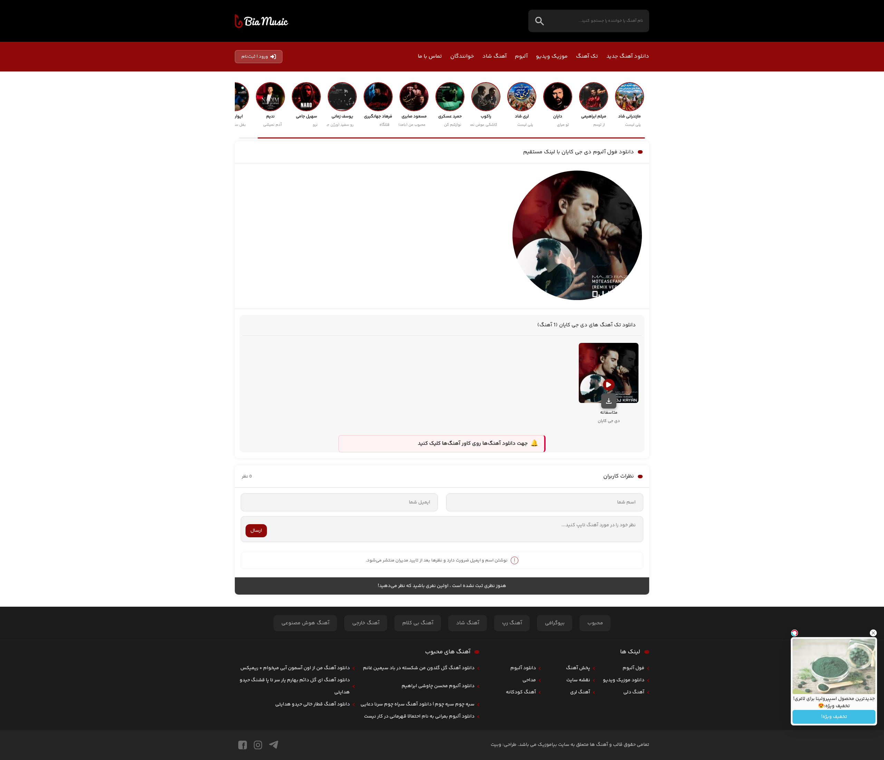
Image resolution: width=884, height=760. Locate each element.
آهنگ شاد (494, 56)
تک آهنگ (587, 56)
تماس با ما (430, 56)
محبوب (595, 623)
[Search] (539, 21)
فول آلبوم (633, 668)
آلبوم (521, 56)
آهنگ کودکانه (521, 692)
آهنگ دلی (633, 692)
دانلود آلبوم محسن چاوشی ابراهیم (438, 686)
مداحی (529, 680)
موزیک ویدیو (552, 56)
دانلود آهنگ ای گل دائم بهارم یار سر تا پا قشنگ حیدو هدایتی (295, 686)
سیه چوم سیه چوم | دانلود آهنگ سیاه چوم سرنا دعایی (417, 704)
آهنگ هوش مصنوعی (305, 623)
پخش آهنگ (578, 668)
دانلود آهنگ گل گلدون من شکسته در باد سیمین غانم (418, 668)
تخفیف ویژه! (834, 717)
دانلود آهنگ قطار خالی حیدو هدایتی (312, 704)
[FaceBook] (242, 745)
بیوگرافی (555, 623)
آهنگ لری (580, 692)
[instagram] (258, 745)
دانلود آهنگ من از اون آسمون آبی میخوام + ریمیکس (295, 668)
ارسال (256, 531)
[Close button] (873, 632)
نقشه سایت (578, 680)
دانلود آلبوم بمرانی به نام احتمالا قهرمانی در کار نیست (419, 716)
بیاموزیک (261, 21)
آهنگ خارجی (365, 623)
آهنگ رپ (512, 623)
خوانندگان (462, 56)
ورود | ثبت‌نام (254, 56)
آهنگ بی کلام (417, 623)
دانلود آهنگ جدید (627, 56)
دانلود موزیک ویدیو (623, 680)
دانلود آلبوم (523, 668)
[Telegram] (273, 745)
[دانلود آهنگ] (608, 400)
